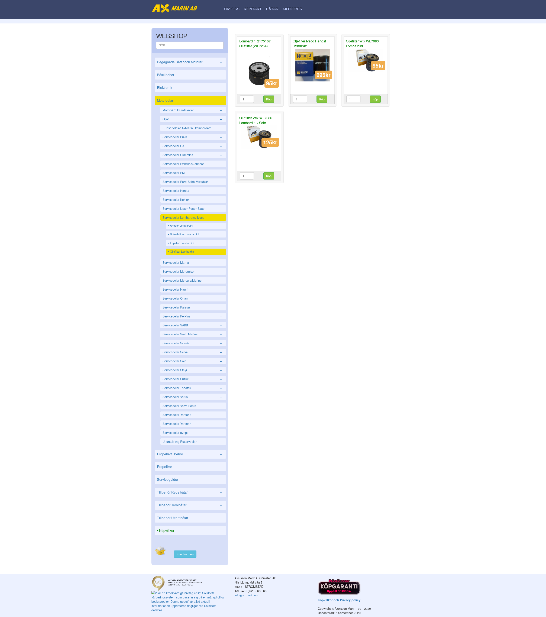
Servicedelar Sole (192, 361)
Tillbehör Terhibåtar (189, 505)
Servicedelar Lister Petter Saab (192, 208)
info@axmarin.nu (246, 595)
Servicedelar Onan (192, 298)
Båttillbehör (189, 74)
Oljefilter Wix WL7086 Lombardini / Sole (255, 120)
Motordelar (189, 100)
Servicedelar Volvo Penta (192, 406)
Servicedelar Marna (192, 262)
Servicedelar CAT (192, 146)
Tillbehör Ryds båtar (189, 492)
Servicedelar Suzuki (192, 379)
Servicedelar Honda (192, 190)
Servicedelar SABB (192, 325)
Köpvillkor (166, 530)
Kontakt (253, 9)
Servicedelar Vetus (192, 397)
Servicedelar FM (192, 173)
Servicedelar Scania (192, 343)
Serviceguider (189, 479)
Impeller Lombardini (182, 243)
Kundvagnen (185, 554)
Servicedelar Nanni (192, 289)
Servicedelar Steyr (192, 370)
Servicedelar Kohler (192, 199)
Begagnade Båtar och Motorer (189, 61)
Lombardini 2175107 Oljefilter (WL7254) (255, 43)
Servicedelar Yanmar (192, 423)
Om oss (232, 9)
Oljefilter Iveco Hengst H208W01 (309, 43)
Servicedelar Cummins (192, 155)
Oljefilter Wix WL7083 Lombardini (362, 43)
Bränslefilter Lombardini (184, 234)
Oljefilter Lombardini (182, 251)
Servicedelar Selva (192, 352)
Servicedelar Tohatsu (192, 388)
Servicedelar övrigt (192, 432)
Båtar (272, 9)
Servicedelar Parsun (192, 307)
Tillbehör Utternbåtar (189, 517)
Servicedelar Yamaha (192, 415)
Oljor (192, 119)
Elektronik (189, 87)
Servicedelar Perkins (192, 316)
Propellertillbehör (189, 454)
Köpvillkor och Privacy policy (339, 600)
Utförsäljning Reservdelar (192, 441)
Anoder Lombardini (181, 225)
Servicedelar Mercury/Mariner (192, 280)
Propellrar (189, 466)
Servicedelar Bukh (192, 137)
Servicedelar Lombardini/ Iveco (192, 217)
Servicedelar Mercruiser (192, 271)
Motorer (292, 9)
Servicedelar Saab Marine (192, 334)
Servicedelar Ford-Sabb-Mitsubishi (192, 182)
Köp (269, 99)
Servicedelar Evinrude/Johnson (192, 164)
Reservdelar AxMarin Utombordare (188, 128)
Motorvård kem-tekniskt (192, 110)
